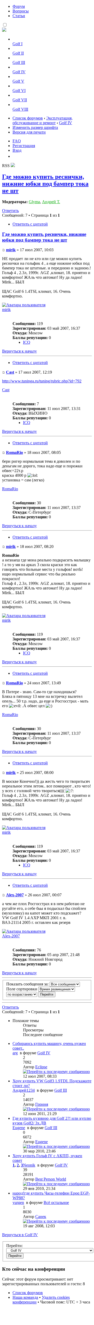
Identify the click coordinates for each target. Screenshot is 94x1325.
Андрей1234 (24, 1090)
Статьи (19, 16)
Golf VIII (20, 109)
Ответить (10, 210)
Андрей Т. (51, 202)
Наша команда (25, 1297)
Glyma (34, 202)
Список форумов (28, 118)
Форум (19, 6)
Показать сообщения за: (28, 984)
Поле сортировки (22, 989)
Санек (40, 1216)
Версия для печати (29, 132)
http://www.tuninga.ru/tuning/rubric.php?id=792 (41, 381)
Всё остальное (56, 1202)
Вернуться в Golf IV (20, 1235)
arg (15, 1053)
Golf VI (19, 90)
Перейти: (14, 1245)
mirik (11, 250)
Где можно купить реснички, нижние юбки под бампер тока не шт (45, 183)
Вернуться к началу (19, 351)
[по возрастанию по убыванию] (30, 994)
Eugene (19, 1127)
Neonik (29, 1165)
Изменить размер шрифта (35, 127)
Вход (17, 150)
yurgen (18, 1202)
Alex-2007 (15, 895)
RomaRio (14, 452)
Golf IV (19, 72)
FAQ (17, 141)
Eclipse (41, 1067)
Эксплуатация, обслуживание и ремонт (43, 120)
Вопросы (21, 11)
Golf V (18, 81)
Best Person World (50, 1179)
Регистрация (24, 145)
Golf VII (20, 100)
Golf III (19, 62)
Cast (10, 372)
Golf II (18, 53)
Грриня (41, 1104)
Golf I (17, 44)
